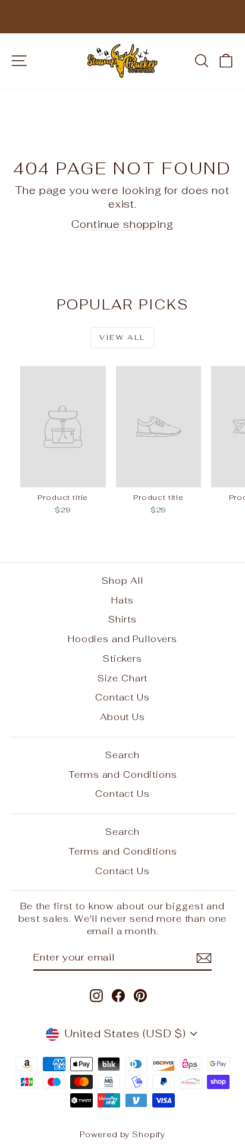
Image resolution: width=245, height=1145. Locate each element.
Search (122, 755)
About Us (122, 716)
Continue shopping (122, 224)
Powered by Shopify (122, 1135)
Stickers (122, 658)
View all (122, 337)
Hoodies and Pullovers (122, 639)
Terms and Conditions (122, 774)
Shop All (122, 580)
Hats (122, 600)
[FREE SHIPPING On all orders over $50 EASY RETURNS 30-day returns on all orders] (122, 16)
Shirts (122, 619)
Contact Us (122, 697)
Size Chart (123, 678)
